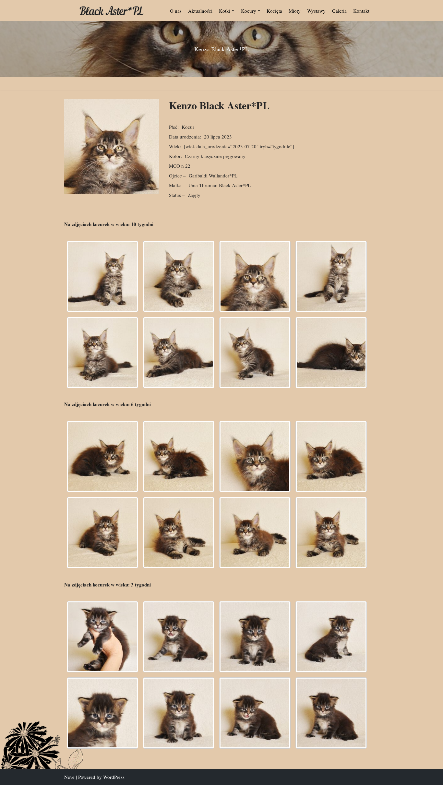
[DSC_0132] (331, 276)
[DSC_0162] (331, 352)
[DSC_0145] (102, 532)
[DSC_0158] (255, 352)
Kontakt (361, 10)
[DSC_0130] (255, 276)
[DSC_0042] (331, 713)
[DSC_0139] (102, 352)
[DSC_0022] (331, 636)
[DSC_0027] (102, 713)
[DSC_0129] (178, 276)
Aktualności (200, 10)
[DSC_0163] (331, 532)
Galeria (339, 10)
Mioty (295, 10)
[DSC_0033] (178, 713)
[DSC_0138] (331, 456)
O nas (176, 10)
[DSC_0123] (102, 456)
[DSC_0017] (255, 636)
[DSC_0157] (178, 532)
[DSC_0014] (178, 636)
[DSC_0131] (255, 456)
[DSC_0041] (255, 713)
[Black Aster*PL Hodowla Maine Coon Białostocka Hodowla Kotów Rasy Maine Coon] (111, 10)
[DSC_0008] (102, 636)
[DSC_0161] (255, 532)
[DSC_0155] (178, 352)
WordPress (114, 777)
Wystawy (316, 10)
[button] (233, 10)
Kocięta (274, 10)
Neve (69, 777)
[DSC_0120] (102, 276)
